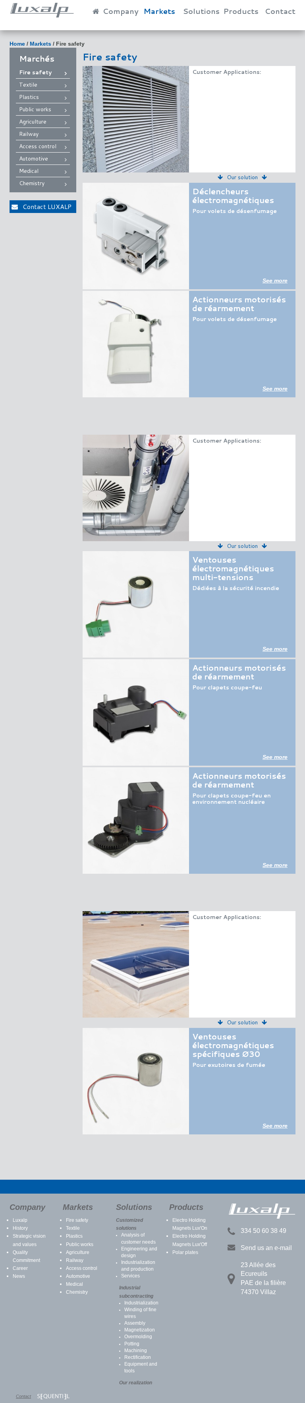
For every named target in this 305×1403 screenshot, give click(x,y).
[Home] (93, 8)
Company (121, 11)
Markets (159, 11)
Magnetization (139, 1330)
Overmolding (138, 1336)
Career (20, 1268)
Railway (29, 134)
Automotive (33, 159)
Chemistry (31, 183)
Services (130, 1276)
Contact (280, 11)
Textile (28, 85)
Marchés (36, 58)
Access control (37, 146)
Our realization (135, 1383)
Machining (135, 1350)
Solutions (201, 11)
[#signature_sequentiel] (53, 1396)
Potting (131, 1344)
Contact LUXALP (44, 206)
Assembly (134, 1323)
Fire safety (70, 44)
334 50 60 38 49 (263, 1230)
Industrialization (141, 1303)
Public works (35, 109)
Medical (29, 171)
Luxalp (20, 1220)
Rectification (137, 1357)
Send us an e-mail (266, 1247)
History (20, 1228)
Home (17, 44)
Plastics (29, 97)
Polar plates (185, 1252)
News (19, 1276)
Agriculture (32, 122)
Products (241, 11)
